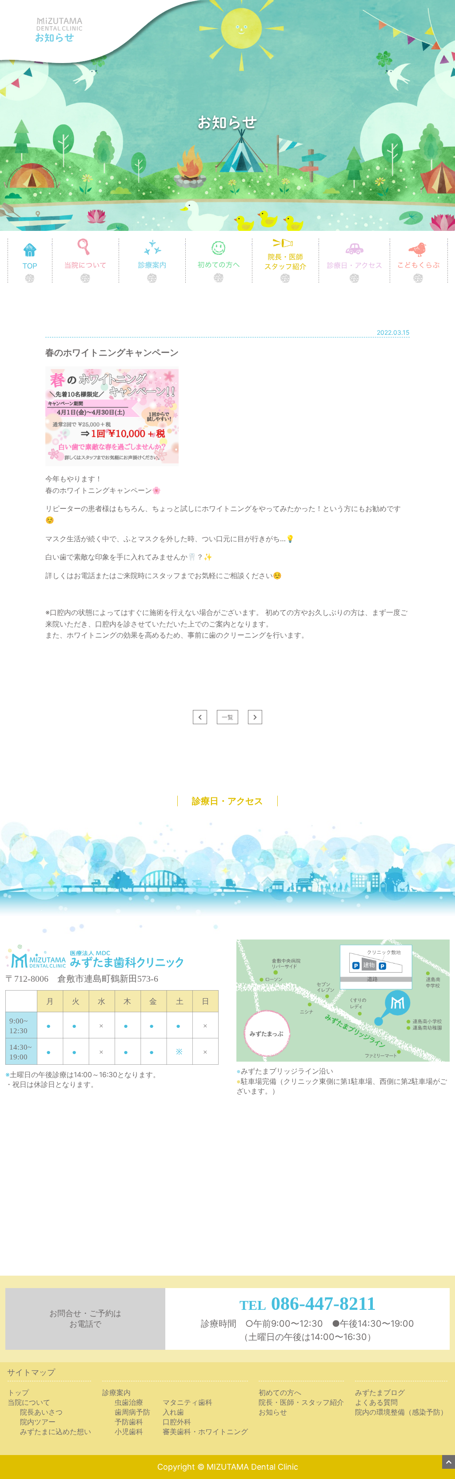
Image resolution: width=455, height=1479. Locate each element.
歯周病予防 (132, 1412)
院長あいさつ (41, 1412)
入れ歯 (173, 1412)
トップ (18, 1392)
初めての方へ (280, 1392)
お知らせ (273, 1412)
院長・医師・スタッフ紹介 (301, 1402)
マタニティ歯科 (187, 1402)
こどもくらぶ (447, 241)
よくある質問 (376, 1402)
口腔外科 (177, 1421)
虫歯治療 (129, 1402)
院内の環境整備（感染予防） (401, 1412)
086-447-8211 (323, 1303)
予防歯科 (129, 1421)
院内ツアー (38, 1421)
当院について (29, 1402)
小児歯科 (129, 1431)
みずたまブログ (380, 1392)
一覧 (227, 717)
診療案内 (185, 241)
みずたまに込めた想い (55, 1431)
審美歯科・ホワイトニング (205, 1431)
